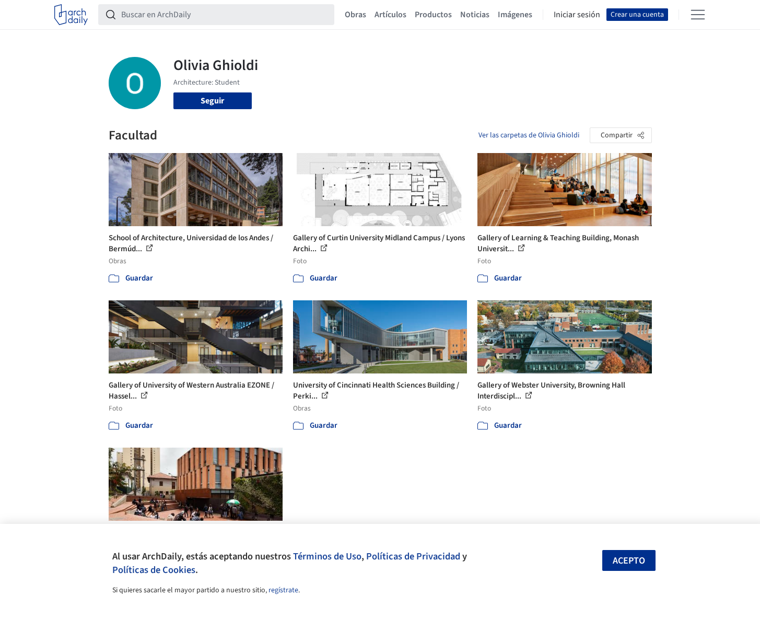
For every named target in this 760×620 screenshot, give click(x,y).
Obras (355, 14)
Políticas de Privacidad (413, 556)
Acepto (629, 560)
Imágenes (515, 14)
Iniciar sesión (577, 14)
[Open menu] (697, 14)
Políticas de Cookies (153, 570)
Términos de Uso (327, 556)
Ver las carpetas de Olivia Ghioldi (528, 135)
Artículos (390, 14)
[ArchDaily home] (71, 14)
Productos (433, 14)
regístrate (283, 590)
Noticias (474, 14)
